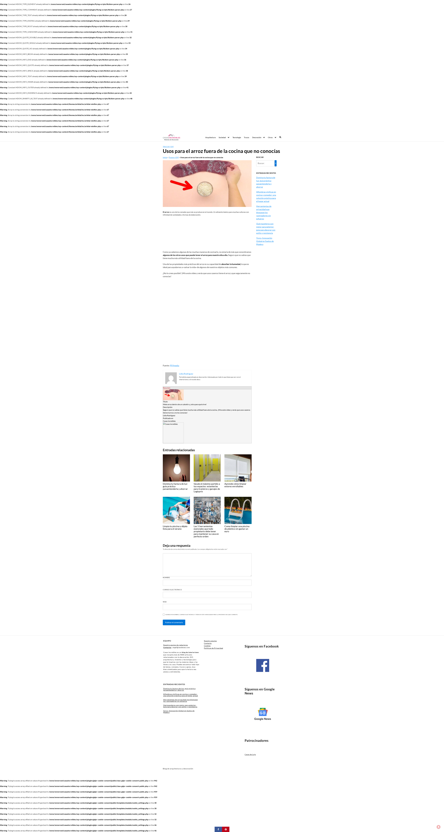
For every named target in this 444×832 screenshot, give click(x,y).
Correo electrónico (172, 590)
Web (164, 602)
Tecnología (237, 137)
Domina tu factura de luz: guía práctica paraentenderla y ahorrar (179, 689)
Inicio (165, 157)
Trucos (246, 137)
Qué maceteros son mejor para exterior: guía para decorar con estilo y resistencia (180, 706)
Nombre (166, 577)
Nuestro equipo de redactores (175, 645)
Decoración (256, 137)
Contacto (208, 643)
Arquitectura (210, 137)
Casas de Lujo (250, 754)
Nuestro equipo (210, 641)
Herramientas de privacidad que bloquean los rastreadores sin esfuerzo (263, 212)
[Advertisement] (207, 233)
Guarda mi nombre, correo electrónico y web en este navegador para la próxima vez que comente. (201, 614)
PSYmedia (174, 365)
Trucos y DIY (168, 147)
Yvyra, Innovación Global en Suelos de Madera (265, 241)
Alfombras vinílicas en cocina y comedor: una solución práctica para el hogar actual (180, 695)
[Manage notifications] (438, 827)
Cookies (207, 646)
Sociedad (222, 137)
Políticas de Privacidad (213, 648)
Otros (270, 137)
